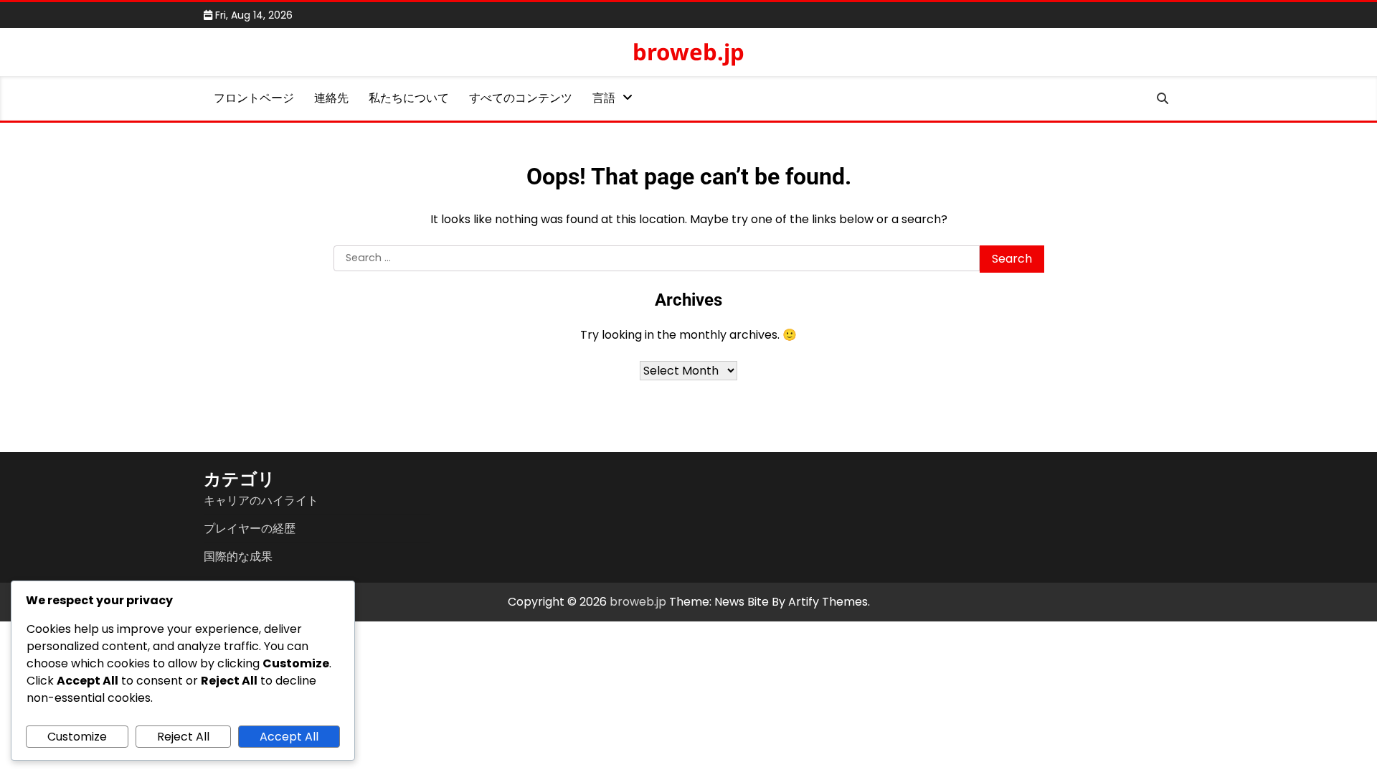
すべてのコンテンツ (520, 98)
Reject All (183, 736)
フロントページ (254, 98)
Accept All (289, 736)
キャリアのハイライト (261, 500)
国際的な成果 (238, 556)
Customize (77, 736)
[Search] (1162, 98)
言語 (603, 98)
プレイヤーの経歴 (249, 528)
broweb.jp (688, 52)
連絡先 (331, 98)
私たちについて (409, 98)
